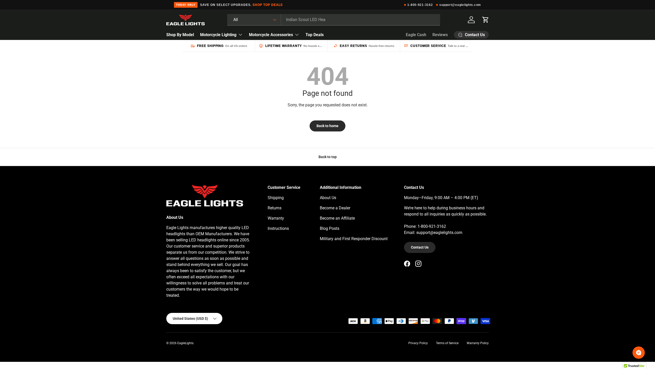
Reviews (440, 34)
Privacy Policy (418, 343)
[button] (485, 19)
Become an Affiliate (337, 218)
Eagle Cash (416, 34)
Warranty (276, 218)
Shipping (276, 197)
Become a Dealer (335, 208)
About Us (328, 197)
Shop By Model (180, 34)
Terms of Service (447, 343)
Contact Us (420, 247)
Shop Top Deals (268, 5)
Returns (274, 208)
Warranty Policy (478, 343)
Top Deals (314, 34)
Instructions (278, 228)
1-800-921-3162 (420, 4)
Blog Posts (329, 228)
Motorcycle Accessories (271, 34)
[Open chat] (638, 352)
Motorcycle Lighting (218, 34)
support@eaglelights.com (460, 4)
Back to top (328, 157)
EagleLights (185, 343)
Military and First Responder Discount (354, 238)
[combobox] (333, 19)
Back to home (327, 126)
